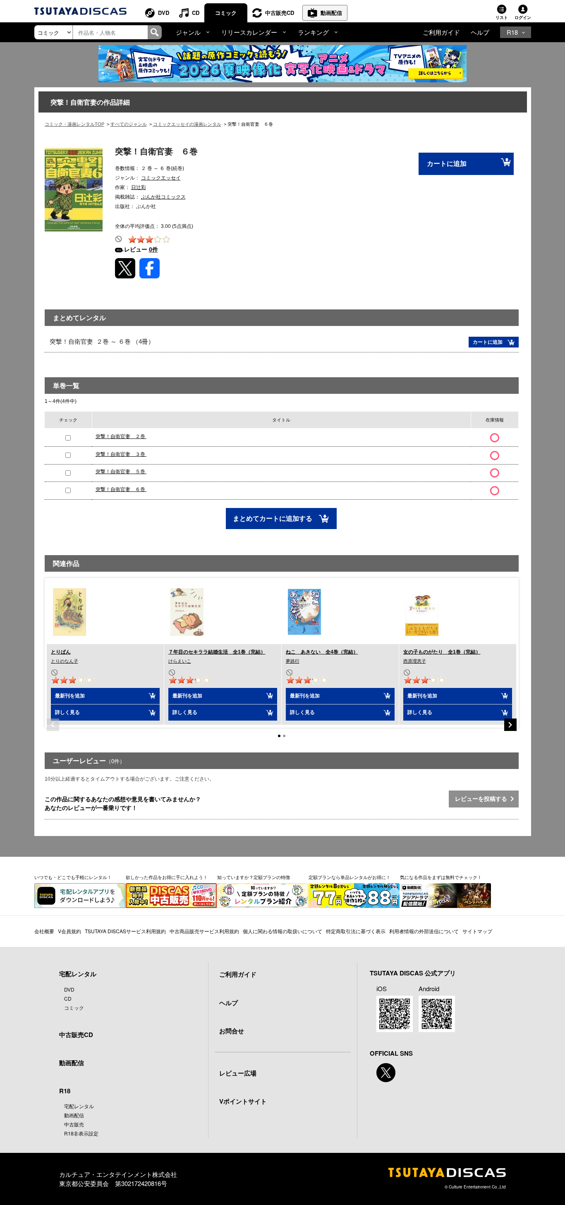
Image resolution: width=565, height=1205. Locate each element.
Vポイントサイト (243, 1101)
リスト (502, 17)
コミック (226, 13)
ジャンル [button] (188, 32)
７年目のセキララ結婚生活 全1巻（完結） (217, 652)
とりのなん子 (64, 661)
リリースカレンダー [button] (249, 32)
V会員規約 (69, 930)
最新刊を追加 (70, 696)
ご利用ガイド (441, 32)
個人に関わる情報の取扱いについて (282, 930)
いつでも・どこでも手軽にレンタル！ (73, 877)
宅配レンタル (79, 1105)
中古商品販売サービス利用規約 (204, 930)
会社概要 (44, 930)
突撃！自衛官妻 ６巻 (121, 489)
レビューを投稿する (482, 798)
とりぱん (61, 652)
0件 (153, 249)
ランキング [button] (313, 32)
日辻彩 (138, 187)
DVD (163, 13)
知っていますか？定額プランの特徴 (253, 877)
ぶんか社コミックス (163, 197)
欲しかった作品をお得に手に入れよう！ (167, 877)
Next (510, 725)
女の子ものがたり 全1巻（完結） (442, 652)
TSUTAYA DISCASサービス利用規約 (125, 930)
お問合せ (231, 1030)
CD (195, 13)
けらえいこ (179, 661)
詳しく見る (67, 712)
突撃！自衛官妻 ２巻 (121, 436)
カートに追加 (447, 163)
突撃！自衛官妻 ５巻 (121, 471)
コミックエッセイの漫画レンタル (187, 124)
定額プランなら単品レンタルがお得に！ (349, 877)
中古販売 (74, 1124)
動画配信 (331, 13)
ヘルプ (480, 32)
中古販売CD (279, 13)
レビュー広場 (237, 1073)
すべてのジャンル (128, 124)
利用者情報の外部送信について (424, 930)
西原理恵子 (414, 661)
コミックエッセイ (161, 178)
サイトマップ (477, 930)
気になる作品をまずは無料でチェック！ (441, 877)
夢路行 (292, 661)
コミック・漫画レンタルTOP (74, 124)
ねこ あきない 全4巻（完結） (322, 652)
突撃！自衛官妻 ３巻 (121, 454)
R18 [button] (512, 32)
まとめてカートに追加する (273, 518)
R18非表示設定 (81, 1133)
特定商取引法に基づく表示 (355, 930)
